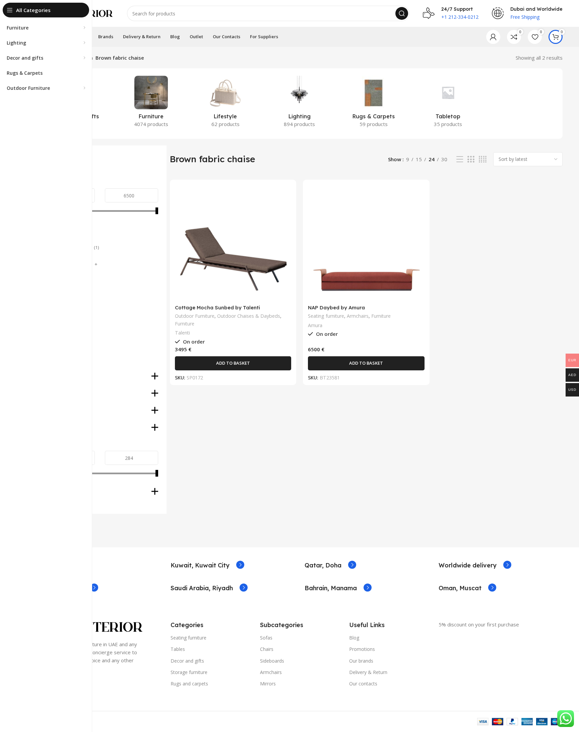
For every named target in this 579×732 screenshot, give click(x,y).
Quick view (286, 210)
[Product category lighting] (299, 103)
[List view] (459, 159)
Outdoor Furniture (194, 316)
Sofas (266, 637)
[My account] (493, 37)
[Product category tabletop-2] (447, 103)
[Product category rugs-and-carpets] (373, 103)
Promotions (362, 649)
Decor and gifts (187, 661)
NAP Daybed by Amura (336, 307)
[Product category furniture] (151, 103)
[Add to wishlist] (286, 225)
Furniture (184, 323)
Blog (354, 637)
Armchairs (358, 316)
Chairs (266, 649)
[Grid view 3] (470, 159)
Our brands (361, 661)
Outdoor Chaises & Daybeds (248, 316)
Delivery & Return (368, 672)
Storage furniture (189, 672)
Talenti (182, 332)
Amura (315, 325)
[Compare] (286, 195)
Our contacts (363, 683)
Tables (178, 649)
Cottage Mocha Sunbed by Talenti (217, 307)
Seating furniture (326, 316)
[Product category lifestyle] (225, 103)
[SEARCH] (401, 13)
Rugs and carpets (189, 683)
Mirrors (268, 683)
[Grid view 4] (483, 159)
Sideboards (272, 661)
